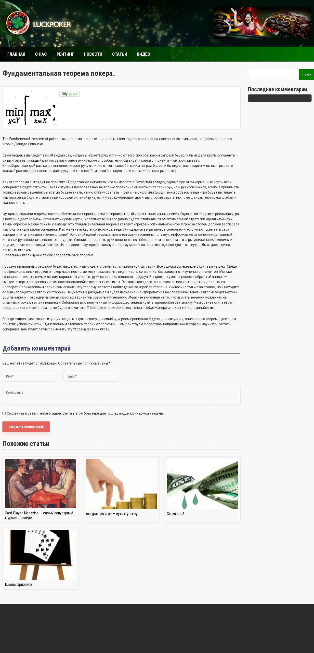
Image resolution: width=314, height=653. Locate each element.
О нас (41, 54)
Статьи (119, 54)
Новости (93, 54)
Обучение (70, 94)
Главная (16, 54)
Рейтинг (65, 54)
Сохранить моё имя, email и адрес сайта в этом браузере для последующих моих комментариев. (85, 413)
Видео (143, 54)
